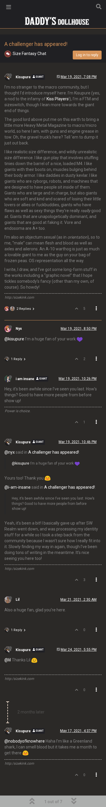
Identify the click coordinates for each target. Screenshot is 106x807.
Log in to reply (87, 55)
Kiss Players (58, 98)
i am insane (25, 379)
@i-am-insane (17, 487)
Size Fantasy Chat (29, 53)
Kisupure (23, 77)
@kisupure (14, 339)
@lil (7, 660)
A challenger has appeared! (53, 452)
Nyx (19, 329)
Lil (17, 600)
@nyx (9, 452)
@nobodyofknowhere (24, 741)
